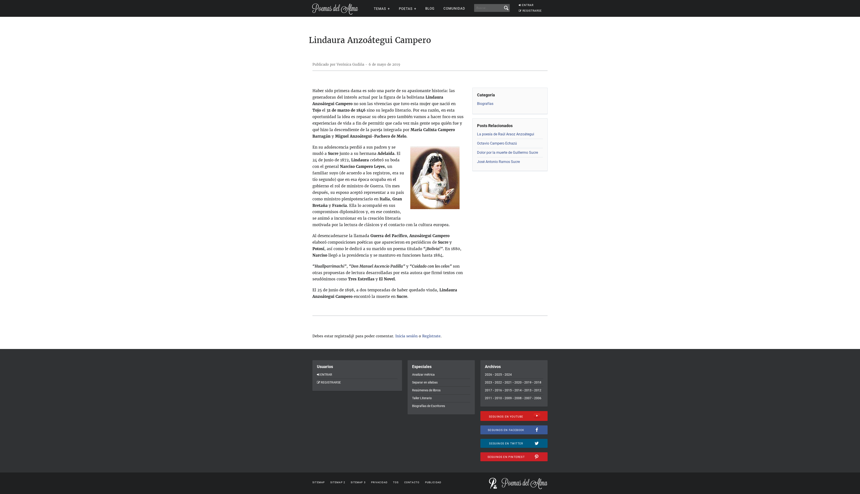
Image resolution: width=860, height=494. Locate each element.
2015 (508, 390)
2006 (537, 398)
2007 (527, 398)
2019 (527, 382)
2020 (518, 382)
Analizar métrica (423, 374)
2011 (488, 398)
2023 (488, 382)
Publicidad (433, 482)
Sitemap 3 (358, 482)
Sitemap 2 (337, 482)
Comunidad (454, 8)
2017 (488, 390)
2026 (488, 374)
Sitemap (318, 482)
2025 (498, 374)
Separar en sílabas (425, 382)
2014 (518, 390)
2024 (508, 374)
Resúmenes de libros (426, 390)
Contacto (411, 482)
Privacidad (379, 482)
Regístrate (431, 336)
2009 (508, 398)
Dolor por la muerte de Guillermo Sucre (507, 152)
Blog (429, 8)
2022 (498, 382)
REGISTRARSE (532, 10)
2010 (498, 398)
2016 (498, 390)
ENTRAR (527, 5)
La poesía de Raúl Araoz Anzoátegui (505, 134)
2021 (508, 382)
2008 (518, 398)
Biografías (485, 104)
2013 (527, 390)
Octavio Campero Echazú (497, 143)
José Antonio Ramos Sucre (498, 162)
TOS (396, 482)
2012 (537, 390)
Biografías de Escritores (428, 405)
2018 (537, 382)
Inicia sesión (406, 336)
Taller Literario (422, 398)
